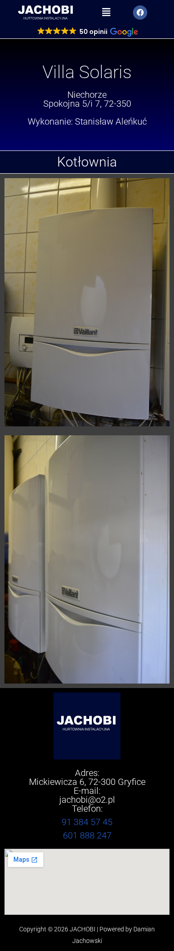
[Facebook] (140, 12)
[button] (106, 12)
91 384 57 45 (87, 822)
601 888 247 (87, 835)
